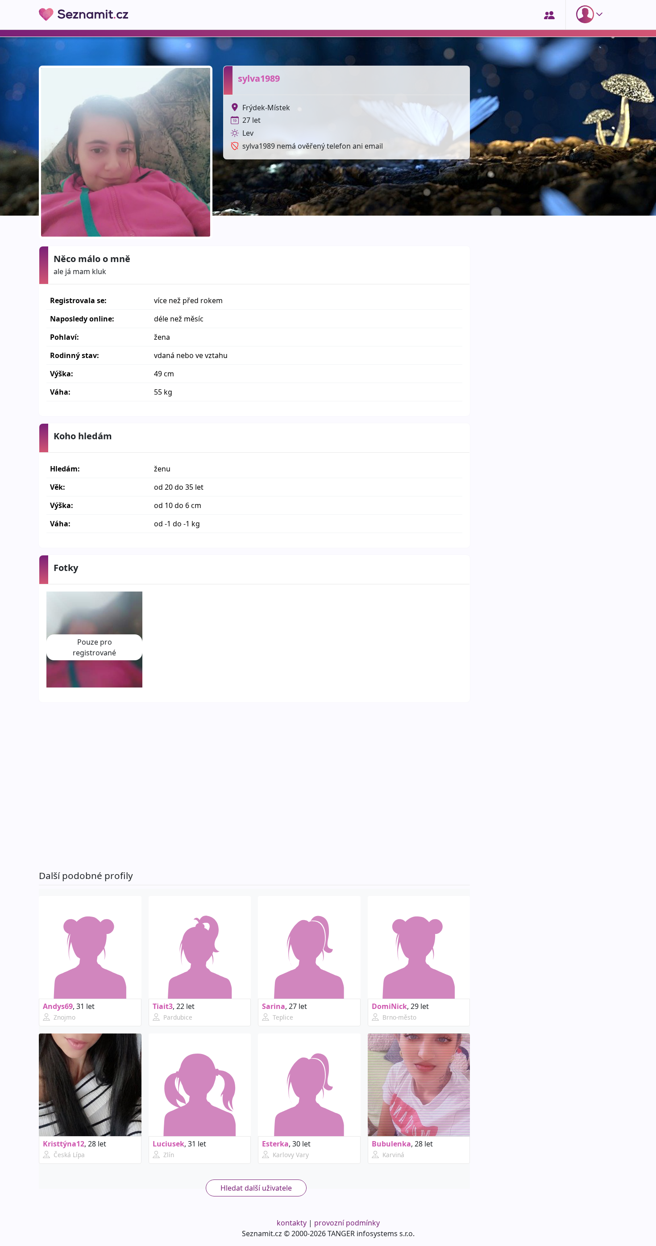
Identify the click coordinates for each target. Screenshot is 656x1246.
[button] (591, 14)
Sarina (273, 1006)
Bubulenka (391, 1144)
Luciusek (168, 1144)
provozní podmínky (347, 1223)
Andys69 (58, 1006)
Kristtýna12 (63, 1144)
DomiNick (389, 1006)
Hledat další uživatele (256, 1188)
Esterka (275, 1144)
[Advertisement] (254, 786)
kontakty (292, 1223)
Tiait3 (163, 1006)
